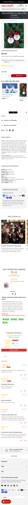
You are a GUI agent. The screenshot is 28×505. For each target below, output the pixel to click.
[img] (14, 274)
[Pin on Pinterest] (12, 130)
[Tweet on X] (6, 130)
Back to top (14, 456)
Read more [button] (21, 420)
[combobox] (14, 9)
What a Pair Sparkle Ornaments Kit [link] (7, 95)
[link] (9, 88)
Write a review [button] (14, 350)
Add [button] (13, 112)
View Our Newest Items (18, 1)
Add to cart (19, 75)
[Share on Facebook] (9, 130)
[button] (23, 9)
